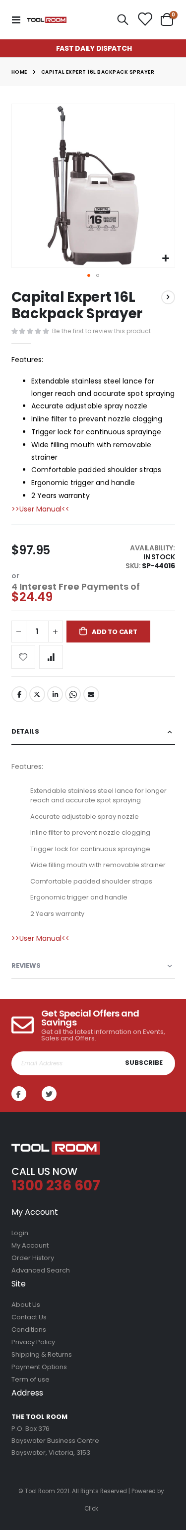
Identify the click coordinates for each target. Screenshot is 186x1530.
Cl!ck (91, 1509)
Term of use (30, 1379)
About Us (25, 1304)
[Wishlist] (144, 19)
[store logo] (46, 19)
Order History (32, 1258)
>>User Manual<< (40, 509)
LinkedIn (55, 694)
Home (19, 72)
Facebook (19, 694)
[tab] (93, 732)
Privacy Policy (33, 1342)
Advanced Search (40, 1270)
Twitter (37, 694)
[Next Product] (168, 297)
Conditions (28, 1329)
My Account (30, 1245)
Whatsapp (73, 694)
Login (19, 1233)
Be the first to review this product (101, 331)
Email (91, 694)
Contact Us (29, 1317)
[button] (166, 258)
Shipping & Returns (41, 1354)
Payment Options (39, 1367)
